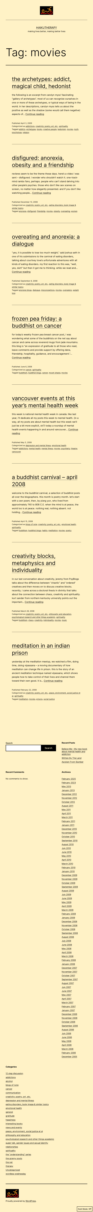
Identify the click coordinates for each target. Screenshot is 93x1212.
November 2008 (69, 925)
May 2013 (66, 786)
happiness (10, 1120)
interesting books (14, 1123)
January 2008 (68, 964)
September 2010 (69, 840)
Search (9, 743)
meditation (53, 530)
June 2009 (67, 898)
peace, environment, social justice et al (24, 1131)
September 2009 (70, 887)
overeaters (67, 290)
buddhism (23, 373)
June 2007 (67, 991)
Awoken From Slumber (72, 762)
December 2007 (69, 968)
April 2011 (66, 813)
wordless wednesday (16, 1174)
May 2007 (66, 995)
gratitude (10, 1116)
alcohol (9, 1081)
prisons (39, 699)
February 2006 (69, 1053)
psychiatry (65, 448)
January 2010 (68, 871)
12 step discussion (14, 1073)
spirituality (63, 126)
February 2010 (68, 867)
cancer (28, 370)
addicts (22, 129)
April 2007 (66, 999)
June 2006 (67, 1037)
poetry (68, 530)
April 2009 (67, 906)
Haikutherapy (46, 27)
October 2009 (68, 883)
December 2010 (69, 829)
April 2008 (67, 952)
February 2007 (69, 1006)
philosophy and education (60, 614)
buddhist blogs (34, 373)
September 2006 (70, 1026)
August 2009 (68, 890)
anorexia (22, 211)
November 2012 (69, 798)
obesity (57, 211)
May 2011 (66, 809)
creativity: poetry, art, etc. (47, 126)
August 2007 (68, 983)
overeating (65, 211)
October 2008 (68, 929)
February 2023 (69, 782)
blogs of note (31, 524)
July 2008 (66, 941)
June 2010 (67, 852)
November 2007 (69, 972)
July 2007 (66, 987)
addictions (30, 126)
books (39, 129)
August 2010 (68, 844)
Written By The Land (71, 758)
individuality (48, 620)
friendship (41, 211)
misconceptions (48, 290)
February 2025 (69, 779)
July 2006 (66, 1033)
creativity (38, 620)
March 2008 (67, 956)
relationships (12, 1147)
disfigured (31, 211)
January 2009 (68, 917)
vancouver (16, 452)
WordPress (31, 1201)
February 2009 (69, 914)
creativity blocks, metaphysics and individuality (33, 563)
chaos (30, 620)
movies (70, 129)
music (64, 620)
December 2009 (69, 875)
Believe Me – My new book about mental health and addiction (74, 751)
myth (76, 129)
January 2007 (68, 1010)
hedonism (62, 129)
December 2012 (69, 794)
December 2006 (69, 1014)
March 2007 (67, 1002)
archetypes (31, 129)
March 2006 (67, 1049)
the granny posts (14, 1158)
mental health (34, 448)
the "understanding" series (18, 1154)
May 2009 (66, 902)
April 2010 (66, 860)
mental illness (47, 448)
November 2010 (69, 833)
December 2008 (69, 921)
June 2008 (67, 945)
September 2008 (70, 933)
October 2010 (68, 836)
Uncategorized (13, 1170)
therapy (9, 1166)
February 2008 (69, 960)
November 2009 (69, 879)
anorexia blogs (25, 290)
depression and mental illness (38, 445)
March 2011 (67, 817)
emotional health (59, 445)
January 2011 (68, 825)
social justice (49, 699)
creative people (50, 129)
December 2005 (69, 1056)
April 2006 (67, 1045)
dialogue (36, 290)
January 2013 (68, 790)
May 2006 (66, 1041)
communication (13, 1093)
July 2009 (66, 894)
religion (26, 132)
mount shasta (54, 373)
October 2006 (68, 1022)
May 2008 (66, 948)
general (9, 1112)
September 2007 (70, 979)
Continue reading (34, 114)
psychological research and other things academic (33, 617)
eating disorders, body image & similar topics (27, 1104)
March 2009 (67, 910)
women (74, 211)
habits (44, 530)
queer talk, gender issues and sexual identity (27, 1143)
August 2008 (68, 937)
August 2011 (67, 806)
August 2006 (68, 1029)
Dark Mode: (83, 1209)
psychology (17, 132)
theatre (74, 448)
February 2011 (68, 821)
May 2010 (66, 856)
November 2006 (69, 1018)
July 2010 (66, 848)
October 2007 (68, 975)
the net (9, 1162)
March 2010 (67, 864)
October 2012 (68, 802)
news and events (14, 1127)
